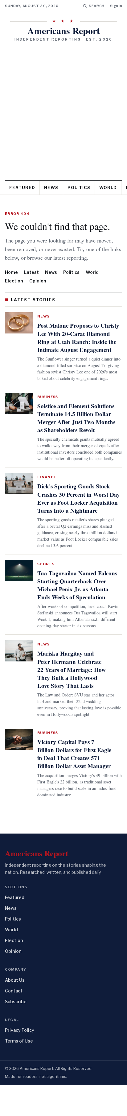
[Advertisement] (63, 108)
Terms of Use (19, 1072)
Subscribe (16, 1032)
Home (11, 280)
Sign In (116, 6)
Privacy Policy (19, 1061)
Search (96, 6)
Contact (14, 1021)
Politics (79, 187)
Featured (22, 187)
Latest (31, 280)
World (108, 187)
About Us (15, 1011)
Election (14, 289)
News (51, 187)
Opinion (37, 289)
